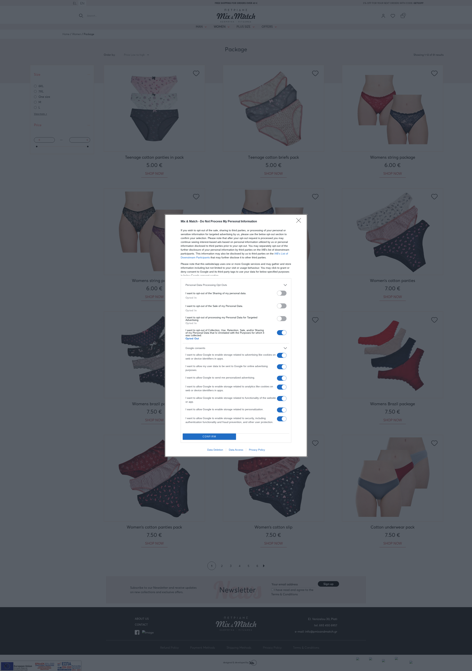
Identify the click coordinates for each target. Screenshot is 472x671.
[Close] (299, 221)
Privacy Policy (257, 449)
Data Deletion (215, 449)
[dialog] (236, 335)
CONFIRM (209, 436)
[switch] (282, 293)
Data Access (236, 449)
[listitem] (236, 285)
